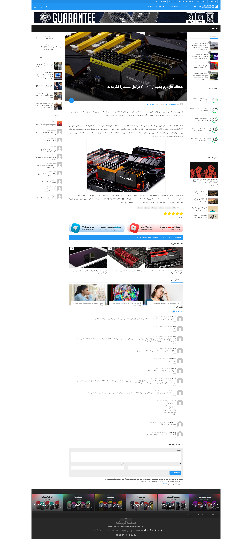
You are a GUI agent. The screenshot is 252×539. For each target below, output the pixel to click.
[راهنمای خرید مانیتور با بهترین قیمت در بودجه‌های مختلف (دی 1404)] (110, 502)
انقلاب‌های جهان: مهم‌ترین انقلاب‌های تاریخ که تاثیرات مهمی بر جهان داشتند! (205, 180)
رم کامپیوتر (140, 208)
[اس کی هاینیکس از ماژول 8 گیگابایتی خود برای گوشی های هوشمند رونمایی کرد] (88, 257)
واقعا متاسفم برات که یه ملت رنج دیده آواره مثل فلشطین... (45, 175)
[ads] (126, 17)
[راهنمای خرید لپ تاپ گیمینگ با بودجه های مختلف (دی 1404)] (47, 502)
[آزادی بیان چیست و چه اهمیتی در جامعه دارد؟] (213, 216)
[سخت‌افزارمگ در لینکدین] (117, 535)
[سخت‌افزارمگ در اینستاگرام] (126, 535)
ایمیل (122, 464)
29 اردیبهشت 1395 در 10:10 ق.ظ (160, 379)
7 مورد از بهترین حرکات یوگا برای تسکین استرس (199, 209)
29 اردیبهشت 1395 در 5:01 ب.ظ (162, 337)
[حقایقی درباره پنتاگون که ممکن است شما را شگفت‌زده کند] (213, 193)
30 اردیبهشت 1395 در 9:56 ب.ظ (161, 317)
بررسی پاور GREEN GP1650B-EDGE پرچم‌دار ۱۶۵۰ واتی (199, 66)
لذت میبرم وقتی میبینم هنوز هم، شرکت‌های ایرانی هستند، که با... (47, 150)
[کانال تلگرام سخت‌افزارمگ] (129, 535)
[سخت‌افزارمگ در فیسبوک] (123, 535)
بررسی (185, 6)
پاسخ (174, 321)
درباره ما (204, 515)
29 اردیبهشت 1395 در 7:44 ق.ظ (160, 432)
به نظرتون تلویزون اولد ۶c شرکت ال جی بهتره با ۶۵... (46, 158)
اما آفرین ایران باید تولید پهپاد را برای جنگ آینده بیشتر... (46, 198)
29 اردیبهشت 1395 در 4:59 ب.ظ (162, 349)
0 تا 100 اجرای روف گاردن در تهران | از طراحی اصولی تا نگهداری (199, 201)
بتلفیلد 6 (163, 1)
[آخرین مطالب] (55, 58)
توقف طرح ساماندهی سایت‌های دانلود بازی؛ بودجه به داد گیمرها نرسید (44, 96)
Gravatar (165, 484)
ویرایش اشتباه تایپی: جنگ (49, 182)
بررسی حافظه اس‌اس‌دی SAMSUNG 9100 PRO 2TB (200, 110)
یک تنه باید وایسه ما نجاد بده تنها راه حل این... (46, 133)
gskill (174, 208)
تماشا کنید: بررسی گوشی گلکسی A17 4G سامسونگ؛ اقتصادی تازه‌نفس (200, 130)
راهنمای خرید (174, 6)
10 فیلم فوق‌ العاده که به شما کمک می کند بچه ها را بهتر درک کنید (127, 304)
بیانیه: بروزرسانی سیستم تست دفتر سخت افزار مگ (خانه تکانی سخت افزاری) (166, 272)
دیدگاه (176, 311)
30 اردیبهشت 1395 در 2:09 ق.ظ (162, 327)
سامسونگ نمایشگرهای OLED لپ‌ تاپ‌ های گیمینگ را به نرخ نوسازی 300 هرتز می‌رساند (200, 56)
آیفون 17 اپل (172, 1)
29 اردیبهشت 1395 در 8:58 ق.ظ (163, 401)
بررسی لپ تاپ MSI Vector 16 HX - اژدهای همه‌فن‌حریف (201, 140)
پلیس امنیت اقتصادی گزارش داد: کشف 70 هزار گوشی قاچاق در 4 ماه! (44, 66)
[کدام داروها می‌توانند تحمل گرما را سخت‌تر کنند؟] (164, 294)
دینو (157, 1)
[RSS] (135, 535)
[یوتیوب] (155, 228)
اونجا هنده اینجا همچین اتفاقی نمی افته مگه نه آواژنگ (46, 125)
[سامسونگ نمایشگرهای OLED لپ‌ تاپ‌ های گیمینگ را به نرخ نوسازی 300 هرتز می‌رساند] (214, 56)
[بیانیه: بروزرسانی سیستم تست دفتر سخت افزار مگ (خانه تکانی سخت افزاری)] (164, 257)
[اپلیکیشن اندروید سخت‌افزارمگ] (132, 535)
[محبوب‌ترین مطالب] (41, 58)
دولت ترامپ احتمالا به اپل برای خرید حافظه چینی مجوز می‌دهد (154, 237)
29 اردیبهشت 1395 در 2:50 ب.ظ (160, 359)
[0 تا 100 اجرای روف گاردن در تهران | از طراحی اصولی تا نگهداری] (213, 201)
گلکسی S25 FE (201, 1)
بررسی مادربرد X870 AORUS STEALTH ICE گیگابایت (202, 120)
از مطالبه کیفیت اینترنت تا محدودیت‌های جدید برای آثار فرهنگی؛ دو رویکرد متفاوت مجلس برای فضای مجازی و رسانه (200, 77)
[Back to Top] (126, 519)
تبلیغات (197, 515)
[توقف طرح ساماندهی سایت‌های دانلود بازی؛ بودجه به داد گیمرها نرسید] (58, 96)
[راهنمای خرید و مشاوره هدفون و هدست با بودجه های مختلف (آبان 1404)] (204, 502)
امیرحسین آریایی (171, 104)
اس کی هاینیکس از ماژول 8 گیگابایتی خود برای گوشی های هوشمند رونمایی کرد (90, 272)
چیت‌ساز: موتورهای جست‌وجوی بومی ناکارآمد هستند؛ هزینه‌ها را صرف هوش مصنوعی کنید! (44, 105)
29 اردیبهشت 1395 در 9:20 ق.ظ (162, 391)
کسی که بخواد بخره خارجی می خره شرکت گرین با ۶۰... (46, 166)
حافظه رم (161, 208)
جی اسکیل (167, 208)
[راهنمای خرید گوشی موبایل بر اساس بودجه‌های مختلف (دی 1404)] (141, 502)
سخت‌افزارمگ (214, 515)
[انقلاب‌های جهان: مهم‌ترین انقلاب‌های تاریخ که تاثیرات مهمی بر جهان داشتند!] (204, 170)
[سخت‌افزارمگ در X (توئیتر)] (120, 535)
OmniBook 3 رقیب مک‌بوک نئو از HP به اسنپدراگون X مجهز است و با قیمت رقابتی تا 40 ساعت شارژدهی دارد (44, 76)
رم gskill (147, 208)
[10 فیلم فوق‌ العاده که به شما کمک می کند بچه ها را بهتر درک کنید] (126, 294)
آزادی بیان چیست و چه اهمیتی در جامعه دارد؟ (200, 216)
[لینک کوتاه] (148, 104)
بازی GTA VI (212, 1)
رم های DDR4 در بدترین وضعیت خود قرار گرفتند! (130, 271)
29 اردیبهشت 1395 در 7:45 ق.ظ (158, 422)
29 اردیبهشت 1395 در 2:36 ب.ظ (161, 369)
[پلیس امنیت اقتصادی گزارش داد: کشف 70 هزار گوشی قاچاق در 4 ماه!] (58, 66)
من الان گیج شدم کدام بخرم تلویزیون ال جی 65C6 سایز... (45, 141)
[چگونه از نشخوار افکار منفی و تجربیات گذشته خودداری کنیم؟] (88, 294)
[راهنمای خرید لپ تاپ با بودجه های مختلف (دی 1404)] (78, 502)
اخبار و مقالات (197, 6)
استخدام (190, 515)
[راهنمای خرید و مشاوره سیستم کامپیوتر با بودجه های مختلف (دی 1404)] (173, 502)
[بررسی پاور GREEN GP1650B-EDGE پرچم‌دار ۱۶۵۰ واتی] (214, 66)
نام (179, 464)
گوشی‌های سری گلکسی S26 (186, 1)
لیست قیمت (161, 6)
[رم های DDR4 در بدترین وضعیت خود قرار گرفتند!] (126, 257)
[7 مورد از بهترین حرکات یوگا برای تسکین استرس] (213, 209)
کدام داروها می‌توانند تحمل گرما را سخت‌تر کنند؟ (166, 303)
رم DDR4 (154, 208)
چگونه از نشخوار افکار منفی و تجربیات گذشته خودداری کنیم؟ (88, 304)
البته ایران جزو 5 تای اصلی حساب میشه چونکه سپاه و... (47, 190)
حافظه (215, 28)
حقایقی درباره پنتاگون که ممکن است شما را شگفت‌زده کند (199, 193)
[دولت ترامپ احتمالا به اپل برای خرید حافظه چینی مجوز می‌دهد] (58, 86)
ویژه (151, 6)
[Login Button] (35, 7)
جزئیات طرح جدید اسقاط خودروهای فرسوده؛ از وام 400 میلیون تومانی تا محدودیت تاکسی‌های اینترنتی (200, 46)
